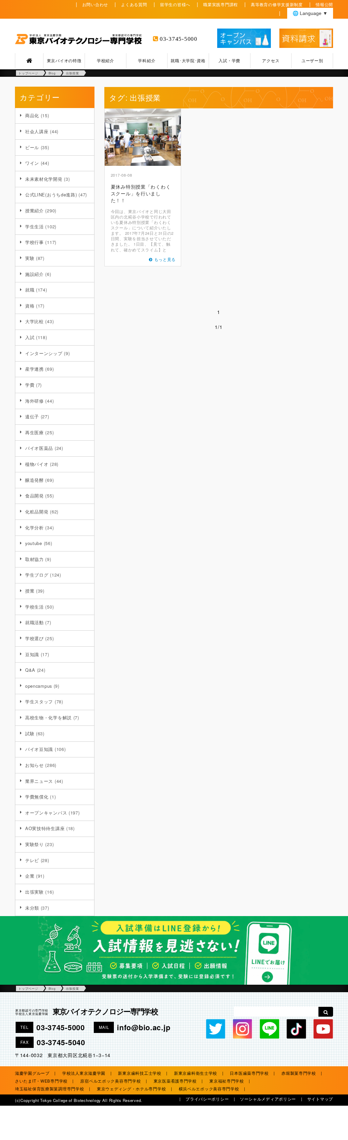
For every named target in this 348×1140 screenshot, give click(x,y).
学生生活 (34, 226)
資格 (29, 305)
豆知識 (32, 654)
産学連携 (34, 369)
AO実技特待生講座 (45, 828)
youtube (33, 543)
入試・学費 (229, 60)
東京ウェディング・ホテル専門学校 (131, 1088)
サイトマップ (320, 1099)
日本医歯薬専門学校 (249, 1073)
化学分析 (34, 527)
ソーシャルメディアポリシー (268, 1099)
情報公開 (324, 4)
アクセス (270, 60)
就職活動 (34, 622)
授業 (29, 590)
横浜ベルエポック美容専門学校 (209, 1088)
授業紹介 (34, 210)
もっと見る (165, 259)
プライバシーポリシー (207, 1099)
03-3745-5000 (178, 39)
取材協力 (34, 559)
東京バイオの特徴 (64, 60)
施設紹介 (34, 274)
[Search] (325, 1012)
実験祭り (34, 844)
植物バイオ (37, 464)
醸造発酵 (34, 480)
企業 (29, 876)
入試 (29, 337)
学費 (29, 385)
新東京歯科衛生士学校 (195, 1073)
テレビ (32, 860)
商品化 (32, 115)
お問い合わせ (95, 4)
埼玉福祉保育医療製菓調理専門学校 (49, 1088)
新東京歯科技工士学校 (139, 1073)
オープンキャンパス (46, 812)
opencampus (38, 686)
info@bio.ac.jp (143, 1027)
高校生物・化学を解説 (48, 717)
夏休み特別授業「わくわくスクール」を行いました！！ (141, 193)
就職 (29, 289)
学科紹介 (146, 60)
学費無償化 (37, 796)
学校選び (34, 638)
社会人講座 (37, 131)
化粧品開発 (37, 511)
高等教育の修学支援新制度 (277, 4)
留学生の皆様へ (175, 4)
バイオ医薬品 (39, 448)
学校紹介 (105, 60)
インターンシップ (44, 353)
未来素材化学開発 (44, 179)
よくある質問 (134, 4)
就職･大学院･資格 (188, 60)
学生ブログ (37, 575)
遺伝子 (32, 416)
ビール (32, 147)
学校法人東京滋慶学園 (83, 1073)
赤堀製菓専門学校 (298, 1073)
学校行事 (34, 242)
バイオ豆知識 (39, 749)
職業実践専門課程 (220, 4)
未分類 (32, 908)
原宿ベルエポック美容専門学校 (110, 1081)
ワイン (32, 163)
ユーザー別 (312, 60)
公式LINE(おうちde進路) (51, 194)
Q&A (30, 670)
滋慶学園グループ (32, 1073)
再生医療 (34, 432)
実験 (29, 258)
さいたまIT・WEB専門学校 (41, 1081)
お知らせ (34, 765)
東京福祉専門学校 (226, 1081)
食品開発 (34, 495)
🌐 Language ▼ (310, 13)
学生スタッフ (39, 701)
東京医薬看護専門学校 (175, 1081)
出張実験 (34, 892)
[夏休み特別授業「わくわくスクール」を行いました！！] (143, 137)
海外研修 (34, 401)
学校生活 (34, 606)
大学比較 (34, 321)
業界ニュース (39, 781)
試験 (29, 733)
